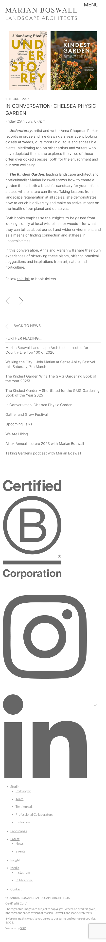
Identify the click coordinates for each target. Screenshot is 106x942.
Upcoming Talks (18, 424)
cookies (90, 918)
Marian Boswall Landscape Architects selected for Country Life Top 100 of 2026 (46, 350)
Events (20, 851)
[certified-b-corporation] (32, 578)
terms (62, 918)
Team (19, 799)
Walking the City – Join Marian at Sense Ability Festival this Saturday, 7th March (50, 364)
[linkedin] (45, 777)
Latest (14, 839)
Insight (15, 860)
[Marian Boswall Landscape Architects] (41, 18)
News (20, 843)
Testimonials (24, 807)
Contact (16, 889)
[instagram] (45, 677)
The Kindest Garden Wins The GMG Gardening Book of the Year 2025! (50, 378)
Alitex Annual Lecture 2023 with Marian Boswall (44, 443)
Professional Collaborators (34, 814)
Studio (14, 787)
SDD (23, 928)
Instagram (23, 822)
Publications (24, 880)
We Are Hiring (16, 434)
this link (23, 279)
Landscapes (18, 831)
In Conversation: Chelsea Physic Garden (38, 405)
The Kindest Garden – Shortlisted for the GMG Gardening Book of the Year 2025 (52, 393)
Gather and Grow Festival (26, 414)
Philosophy (23, 791)
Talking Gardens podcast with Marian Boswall (43, 453)
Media (14, 868)
